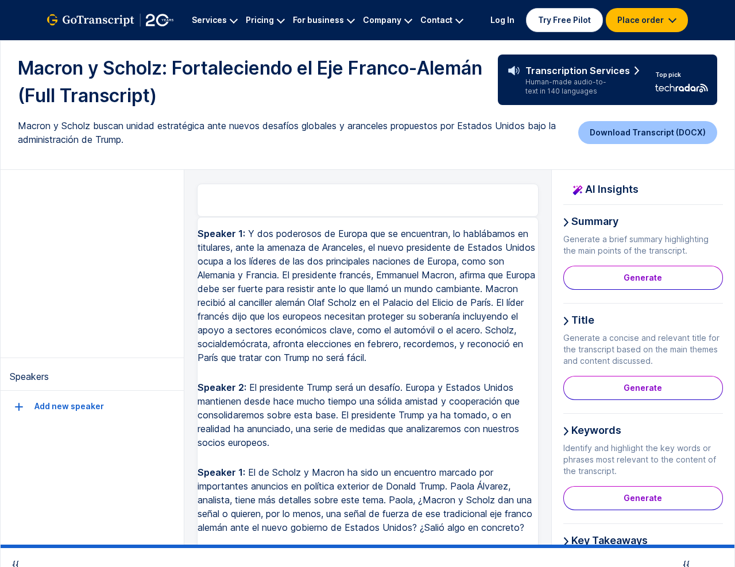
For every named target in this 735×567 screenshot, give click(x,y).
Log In (502, 20)
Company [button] (382, 20)
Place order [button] (641, 20)
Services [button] (209, 20)
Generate (643, 277)
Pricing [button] (260, 20)
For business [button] (318, 20)
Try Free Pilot (564, 20)
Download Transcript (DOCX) (648, 132)
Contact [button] (436, 20)
